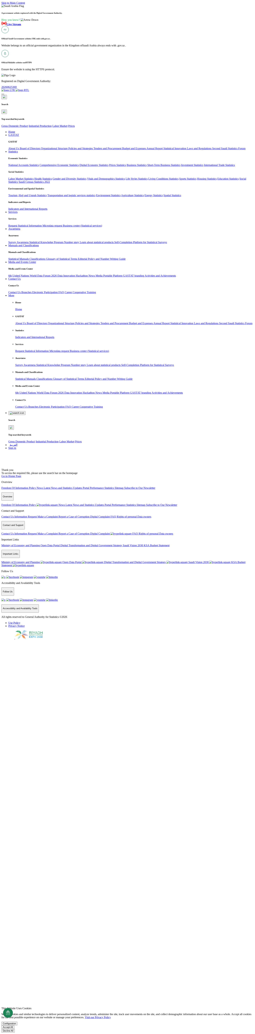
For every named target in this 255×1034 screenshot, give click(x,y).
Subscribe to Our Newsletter (139, 487)
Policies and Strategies (81, 148)
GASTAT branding (134, 275)
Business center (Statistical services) (82, 225)
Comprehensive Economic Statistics (59, 165)
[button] (19, 19)
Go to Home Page (11, 476)
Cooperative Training (84, 292)
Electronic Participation (45, 292)
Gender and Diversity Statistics (69, 178)
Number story (72, 242)
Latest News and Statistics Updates (63, 487)
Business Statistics (137, 165)
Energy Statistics (153, 195)
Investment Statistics (192, 165)
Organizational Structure (54, 148)
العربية (13, 444)
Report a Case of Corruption (74, 516)
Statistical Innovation (175, 148)
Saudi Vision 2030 (133, 545)
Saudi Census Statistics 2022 (34, 181)
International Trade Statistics (219, 165)
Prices (71, 125)
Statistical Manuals (18, 258)
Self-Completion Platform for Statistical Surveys (140, 242)
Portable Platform (113, 275)
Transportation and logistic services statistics (71, 195)
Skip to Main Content (13, 2)
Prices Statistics (117, 165)
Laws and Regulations (199, 148)
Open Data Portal (50, 545)
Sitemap (119, 487)
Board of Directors (30, 148)
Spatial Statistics (172, 195)
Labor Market (59, 125)
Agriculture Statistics (132, 195)
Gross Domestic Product (14, 125)
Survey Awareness (18, 242)
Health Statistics (43, 178)
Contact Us (14, 292)
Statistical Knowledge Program (46, 242)
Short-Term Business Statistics (163, 165)
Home (18, 309)
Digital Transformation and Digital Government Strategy (91, 545)
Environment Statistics (108, 195)
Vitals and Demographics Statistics (106, 178)
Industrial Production (40, 125)
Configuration (9, 1023)
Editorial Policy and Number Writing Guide (102, 258)
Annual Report (154, 148)
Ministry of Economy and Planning (21, 545)
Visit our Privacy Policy (98, 1017)
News (92, 275)
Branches (26, 292)
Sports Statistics (187, 178)
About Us (14, 148)
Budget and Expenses (134, 148)
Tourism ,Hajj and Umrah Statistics (27, 195)
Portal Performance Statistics (99, 487)
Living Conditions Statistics (163, 178)
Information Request (25, 516)
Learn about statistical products (97, 242)
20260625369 (9, 87)
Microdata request (52, 225)
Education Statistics (228, 178)
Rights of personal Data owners (134, 516)
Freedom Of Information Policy (19, 487)
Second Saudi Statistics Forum (228, 148)
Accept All (8, 1027)
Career (69, 292)
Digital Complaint (100, 516)
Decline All (8, 1030)
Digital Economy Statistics (93, 165)
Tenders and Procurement (108, 148)
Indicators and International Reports (27, 208)
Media (99, 275)
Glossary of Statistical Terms (62, 258)
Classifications (37, 258)
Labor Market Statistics (21, 178)
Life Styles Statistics (137, 178)
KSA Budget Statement (156, 545)
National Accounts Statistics (23, 165)
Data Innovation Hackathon (72, 275)
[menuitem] (14, 622)
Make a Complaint (47, 516)
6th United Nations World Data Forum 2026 (32, 275)
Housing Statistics (207, 178)
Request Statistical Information (25, 225)
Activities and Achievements (160, 275)
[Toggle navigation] (2, 94)
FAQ (61, 292)
